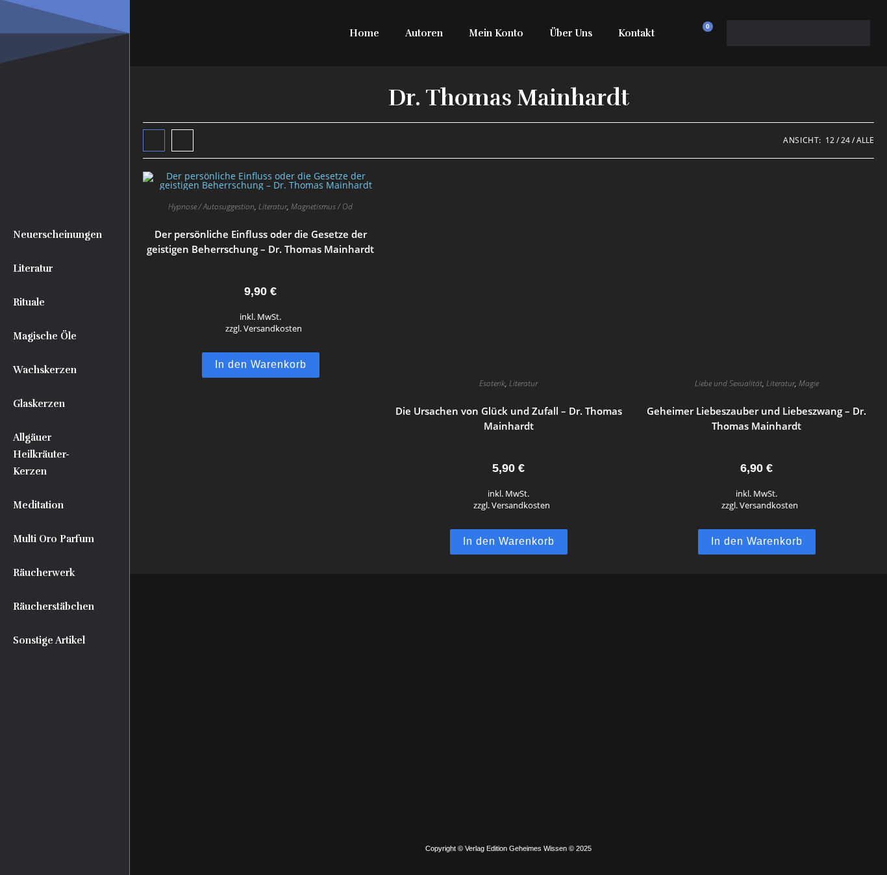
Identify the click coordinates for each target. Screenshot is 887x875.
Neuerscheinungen (57, 235)
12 (829, 140)
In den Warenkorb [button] (260, 364)
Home (364, 33)
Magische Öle (45, 336)
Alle (865, 140)
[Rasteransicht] (154, 140)
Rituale (29, 302)
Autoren (424, 33)
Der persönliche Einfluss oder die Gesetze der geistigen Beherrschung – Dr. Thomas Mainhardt (260, 241)
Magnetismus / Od (322, 206)
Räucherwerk (44, 573)
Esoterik (492, 383)
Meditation (38, 505)
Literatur (33, 268)
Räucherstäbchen (53, 606)
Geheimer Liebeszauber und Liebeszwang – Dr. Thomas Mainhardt (756, 418)
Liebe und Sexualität (728, 383)
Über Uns (570, 33)
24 (845, 140)
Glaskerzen (39, 404)
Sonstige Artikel (49, 640)
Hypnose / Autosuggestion (211, 206)
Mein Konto (496, 33)
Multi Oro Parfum (53, 539)
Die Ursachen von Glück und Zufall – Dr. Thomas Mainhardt (508, 418)
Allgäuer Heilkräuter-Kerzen (41, 454)
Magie (809, 383)
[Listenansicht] (182, 140)
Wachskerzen (45, 370)
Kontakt (636, 33)
